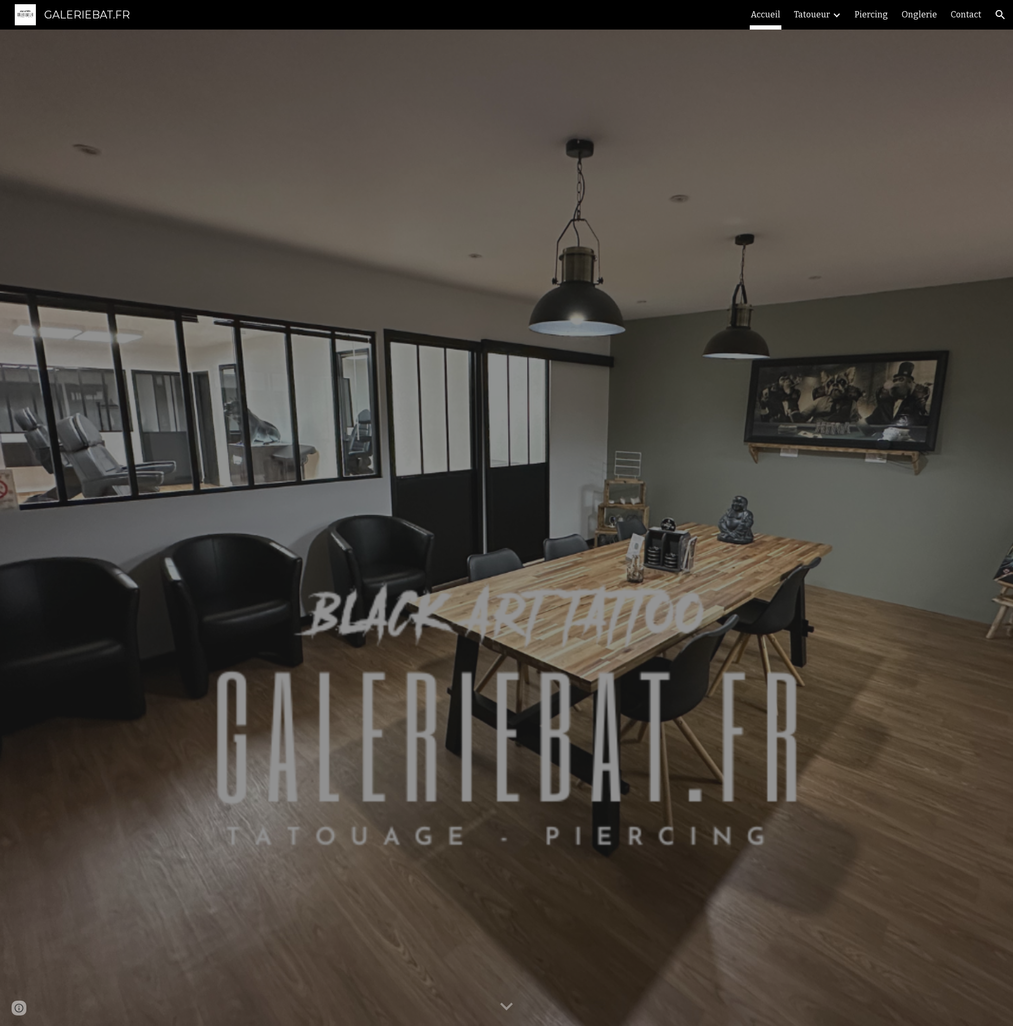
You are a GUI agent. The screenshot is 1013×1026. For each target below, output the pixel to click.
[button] (1000, 14)
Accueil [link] (765, 15)
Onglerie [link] (919, 15)
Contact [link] (966, 15)
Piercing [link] (871, 15)
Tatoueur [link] (812, 15)
